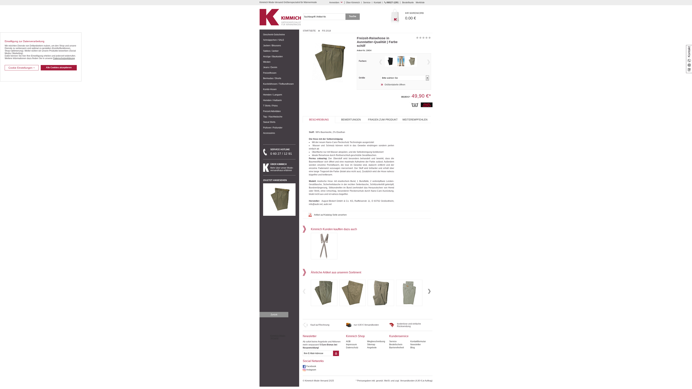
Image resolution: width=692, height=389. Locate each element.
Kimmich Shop (355, 336)
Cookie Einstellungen (20, 67)
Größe (362, 78)
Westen (266, 62)
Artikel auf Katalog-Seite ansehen (330, 215)
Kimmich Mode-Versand (278, 336)
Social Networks (313, 361)
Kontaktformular (418, 341)
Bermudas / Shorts (272, 78)
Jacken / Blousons (272, 45)
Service (367, 2)
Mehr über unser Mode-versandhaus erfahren (281, 167)
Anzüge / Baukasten (273, 56)
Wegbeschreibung (376, 341)
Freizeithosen (269, 73)
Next (428, 62)
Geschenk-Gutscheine (274, 34)
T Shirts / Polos (270, 105)
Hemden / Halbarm (272, 100)
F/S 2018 (326, 31)
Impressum (351, 344)
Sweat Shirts (269, 122)
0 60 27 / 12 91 (281, 151)
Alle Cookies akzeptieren (59, 67)
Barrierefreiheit (396, 347)
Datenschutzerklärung (64, 58)
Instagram (311, 369)
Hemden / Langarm (272, 94)
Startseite (309, 31)
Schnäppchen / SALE (273, 40)
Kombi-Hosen (270, 89)
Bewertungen (351, 119)
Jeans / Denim (270, 67)
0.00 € (414, 16)
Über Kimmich (353, 2)
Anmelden (334, 2)
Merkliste (420, 2)
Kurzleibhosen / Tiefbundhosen (278, 84)
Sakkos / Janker (271, 51)
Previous (380, 62)
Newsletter (309, 336)
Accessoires (269, 133)
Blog (412, 347)
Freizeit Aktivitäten (272, 111)
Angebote (372, 347)
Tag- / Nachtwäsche (272, 116)
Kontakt (377, 2)
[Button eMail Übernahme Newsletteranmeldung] (336, 353)
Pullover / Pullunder (272, 127)
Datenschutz (352, 347)
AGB (348, 341)
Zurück (274, 314)
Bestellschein (395, 344)
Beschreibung (319, 119)
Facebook (311, 366)
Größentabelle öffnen (395, 84)
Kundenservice (399, 336)
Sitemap (371, 344)
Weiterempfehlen (414, 119)
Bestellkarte (408, 2)
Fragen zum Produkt (383, 119)
